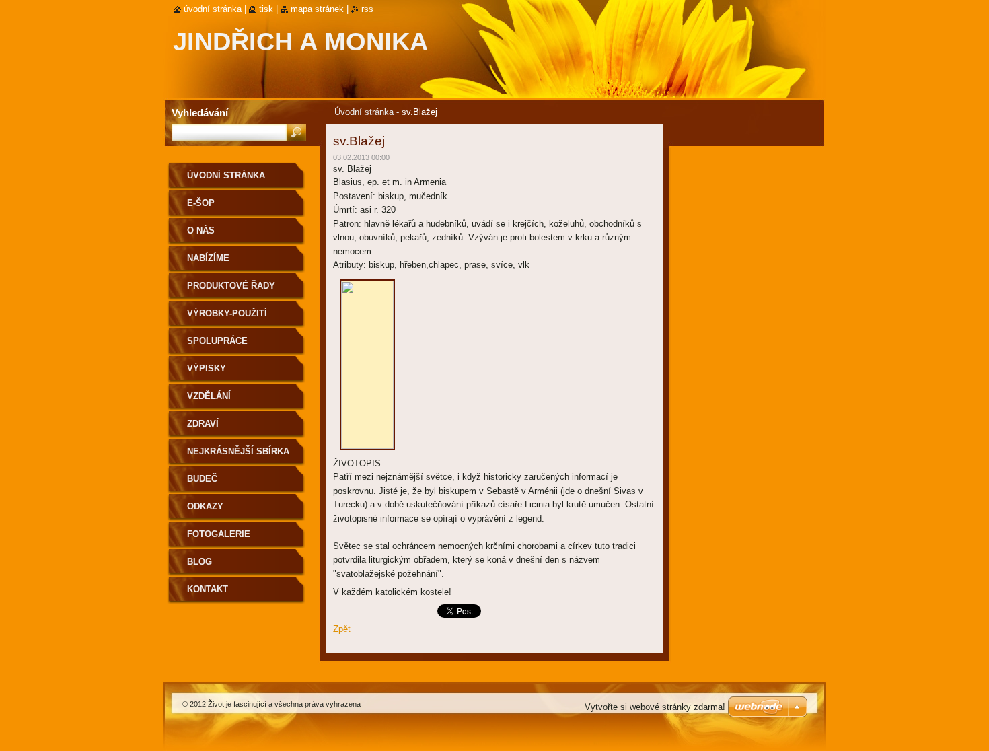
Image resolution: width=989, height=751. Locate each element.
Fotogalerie (218, 534)
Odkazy (205, 506)
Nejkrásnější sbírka (238, 451)
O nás (201, 230)
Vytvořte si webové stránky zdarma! (655, 707)
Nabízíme (208, 258)
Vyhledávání (200, 112)
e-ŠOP (201, 203)
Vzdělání (209, 396)
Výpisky (206, 368)
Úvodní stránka (364, 112)
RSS (367, 9)
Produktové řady (231, 286)
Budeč (202, 479)
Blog (199, 562)
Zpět (342, 629)
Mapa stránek (317, 9)
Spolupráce (217, 341)
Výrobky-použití (227, 313)
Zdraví (203, 424)
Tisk (266, 9)
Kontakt (207, 589)
